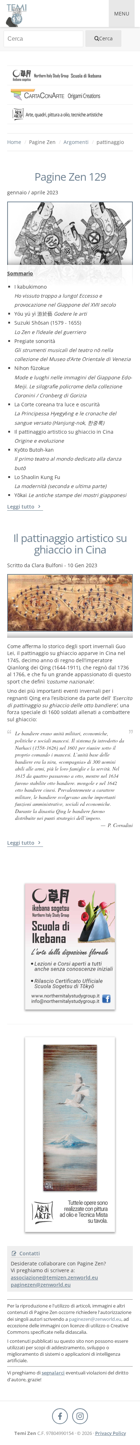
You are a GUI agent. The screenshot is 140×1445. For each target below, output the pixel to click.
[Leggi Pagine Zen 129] (70, 233)
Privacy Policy (110, 1433)
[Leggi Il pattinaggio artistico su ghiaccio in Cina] (70, 605)
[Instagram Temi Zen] (80, 1416)
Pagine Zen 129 (70, 176)
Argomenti (76, 142)
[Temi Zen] (16, 13)
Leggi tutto (21, 506)
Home (14, 142)
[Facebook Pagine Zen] (60, 1416)
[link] (70, 75)
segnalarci (53, 1372)
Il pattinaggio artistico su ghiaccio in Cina (70, 543)
